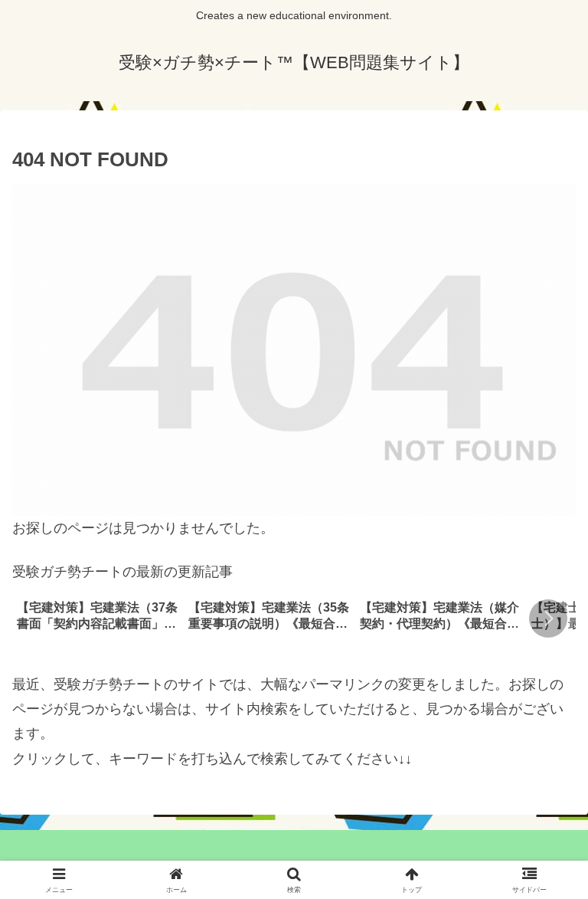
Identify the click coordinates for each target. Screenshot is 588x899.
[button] (548, 618)
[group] (97, 620)
